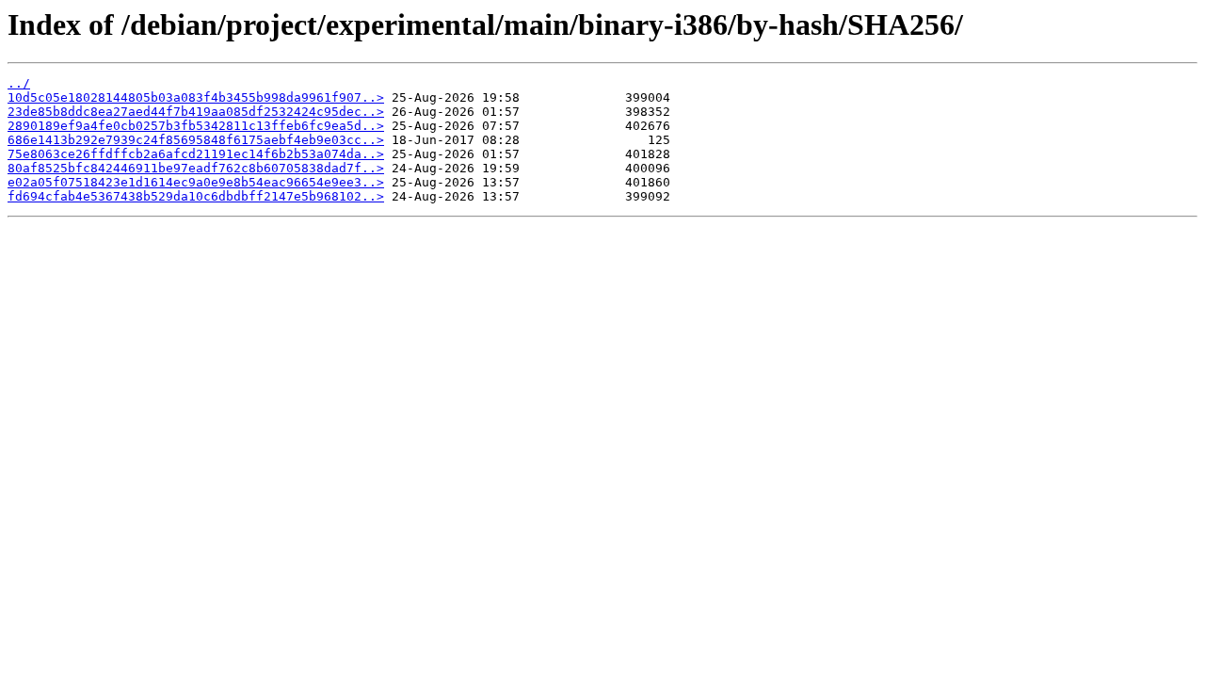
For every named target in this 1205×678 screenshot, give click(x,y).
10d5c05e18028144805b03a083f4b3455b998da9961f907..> (196, 97)
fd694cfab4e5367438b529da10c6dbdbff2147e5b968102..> (196, 196)
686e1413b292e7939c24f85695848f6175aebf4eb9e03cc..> (196, 140)
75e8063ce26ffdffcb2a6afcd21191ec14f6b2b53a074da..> (196, 154)
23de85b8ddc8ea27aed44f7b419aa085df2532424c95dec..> (196, 112)
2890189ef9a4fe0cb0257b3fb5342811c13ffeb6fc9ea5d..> (196, 126)
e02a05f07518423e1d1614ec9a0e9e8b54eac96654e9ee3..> (196, 182)
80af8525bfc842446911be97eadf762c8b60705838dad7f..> (196, 168)
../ (19, 83)
